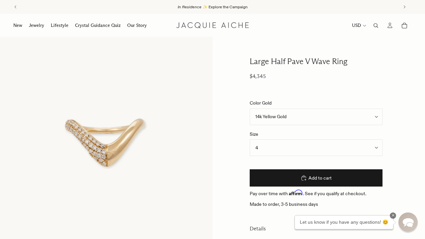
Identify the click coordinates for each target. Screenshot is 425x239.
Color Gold (261, 103)
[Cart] (404, 25)
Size (254, 134)
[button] (408, 222)
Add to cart (320, 178)
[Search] (376, 25)
